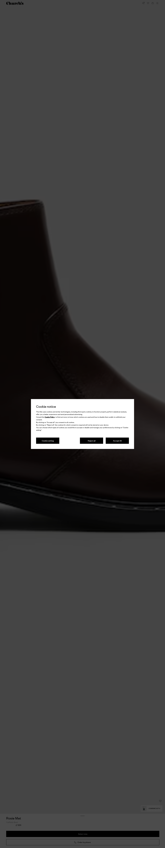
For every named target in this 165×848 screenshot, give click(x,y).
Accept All (117, 440)
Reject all (91, 440)
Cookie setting (48, 440)
